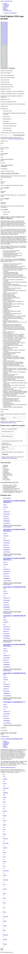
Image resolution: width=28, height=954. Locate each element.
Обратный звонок (4, 732)
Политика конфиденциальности (8, 767)
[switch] (1, 179)
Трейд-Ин (5, 744)
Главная (5, 3)
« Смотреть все (10, 13)
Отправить (3, 418)
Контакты (5, 9)
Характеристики (4, 68)
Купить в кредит (15, 173)
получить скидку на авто (19, 135)
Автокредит (6, 5)
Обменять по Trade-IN (8, 525)
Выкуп (4, 8)
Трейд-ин (5, 7)
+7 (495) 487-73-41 (8, 1)
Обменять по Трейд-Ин (5, 173)
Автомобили (6, 4)
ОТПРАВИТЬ (5, 454)
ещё (2, 948)
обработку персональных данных (16, 138)
